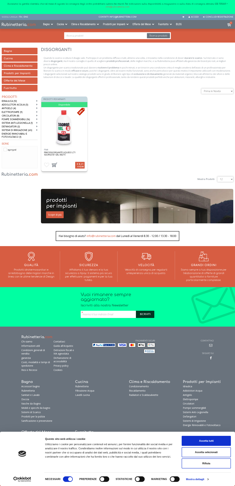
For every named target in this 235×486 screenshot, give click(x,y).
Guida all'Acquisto (63, 345)
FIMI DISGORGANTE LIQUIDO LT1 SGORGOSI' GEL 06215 (60, 153)
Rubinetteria (28, 390)
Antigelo (9, 108)
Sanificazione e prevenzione (36, 420)
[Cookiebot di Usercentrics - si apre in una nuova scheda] (22, 479)
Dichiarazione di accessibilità (62, 359)
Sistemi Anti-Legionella (17, 123)
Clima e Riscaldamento (83, 24)
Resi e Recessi (29, 370)
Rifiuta (206, 463)
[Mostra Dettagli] (64, 127)
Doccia (25, 399)
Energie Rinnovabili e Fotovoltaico (14, 135)
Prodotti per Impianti (114, 24)
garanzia (26, 358)
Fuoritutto (163, 24)
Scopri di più (55, 214)
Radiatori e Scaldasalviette (143, 395)
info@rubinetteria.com (101, 236)
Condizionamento (139, 386)
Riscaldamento (137, 390)
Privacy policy (61, 365)
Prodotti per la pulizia (33, 416)
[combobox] (117, 35)
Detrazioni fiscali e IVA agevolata (64, 351)
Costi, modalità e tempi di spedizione (35, 364)
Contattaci (59, 341)
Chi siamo (26, 341)
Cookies (58, 370)
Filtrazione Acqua (84, 390)
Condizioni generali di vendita (33, 351)
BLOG (179, 24)
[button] (54, 165)
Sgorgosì (12, 150)
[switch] (104, 479)
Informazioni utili (30, 345)
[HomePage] (20, 24)
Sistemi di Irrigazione (17, 130)
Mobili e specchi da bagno (35, 407)
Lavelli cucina (82, 395)
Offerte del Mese (141, 24)
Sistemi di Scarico (31, 412)
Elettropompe (12, 112)
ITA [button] (20, 17)
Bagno (46, 24)
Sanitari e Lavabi (30, 395)
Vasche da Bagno (31, 403)
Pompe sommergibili (16, 119)
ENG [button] (26, 17)
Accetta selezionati (206, 452)
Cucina (60, 24)
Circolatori (10, 116)
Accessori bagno (30, 386)
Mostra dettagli (195, 479)
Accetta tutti (206, 440)
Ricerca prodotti (158, 35)
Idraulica (9, 101)
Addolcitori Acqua (15, 105)
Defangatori (11, 126)
